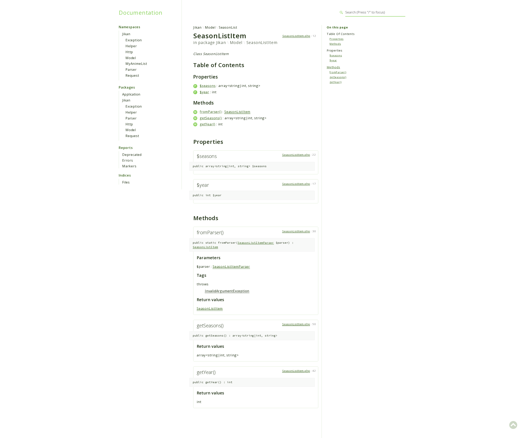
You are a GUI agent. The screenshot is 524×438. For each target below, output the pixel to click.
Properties (336, 39)
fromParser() (211, 111)
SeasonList (228, 27)
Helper (131, 46)
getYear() (207, 124)
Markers (129, 166)
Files (126, 182)
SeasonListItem (262, 42)
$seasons (208, 85)
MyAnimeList (136, 63)
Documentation (140, 12)
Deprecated (132, 154)
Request (132, 75)
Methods (335, 43)
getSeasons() (211, 118)
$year (204, 92)
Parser (131, 69)
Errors (127, 160)
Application (131, 94)
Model (130, 58)
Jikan (126, 34)
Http (129, 52)
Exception (133, 40)
